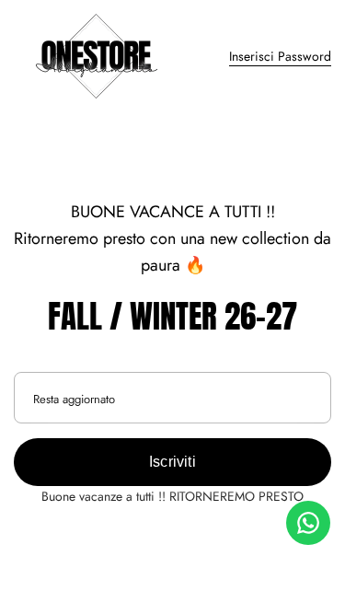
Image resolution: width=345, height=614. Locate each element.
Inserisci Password (280, 56)
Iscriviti (172, 461)
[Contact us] (308, 523)
